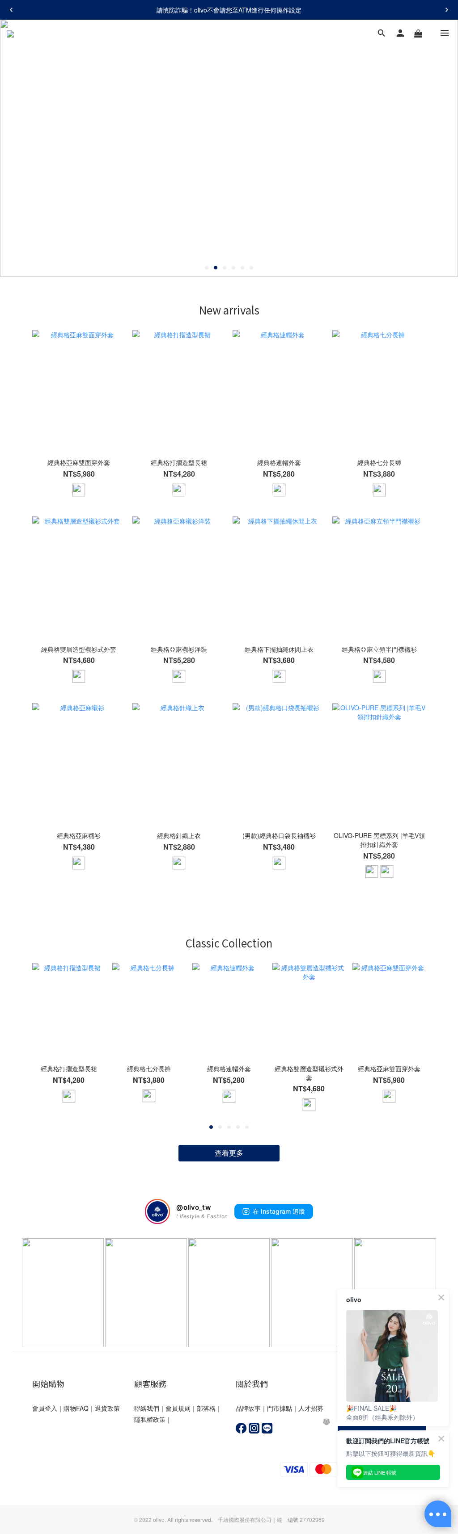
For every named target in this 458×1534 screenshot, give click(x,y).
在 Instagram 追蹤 (279, 1211)
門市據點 (279, 1408)
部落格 (206, 1408)
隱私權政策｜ (153, 1419)
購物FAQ (76, 1408)
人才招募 (310, 1408)
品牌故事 (248, 1408)
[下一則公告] (447, 10)
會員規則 (178, 1408)
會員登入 (44, 1408)
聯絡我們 (146, 1408)
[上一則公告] (11, 10)
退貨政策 (107, 1408)
